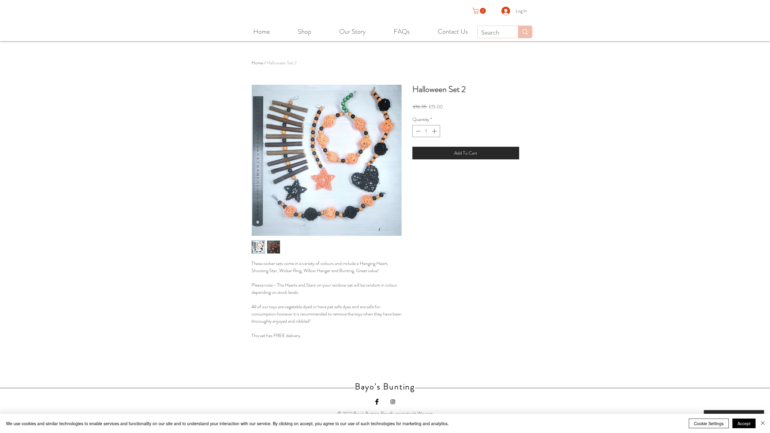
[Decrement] (417, 131)
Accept (744, 423)
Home (257, 62)
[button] (480, 11)
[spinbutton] (426, 131)
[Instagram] (393, 402)
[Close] (762, 423)
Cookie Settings (709, 423)
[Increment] (435, 131)
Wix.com (425, 413)
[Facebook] (377, 402)
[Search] (525, 32)
